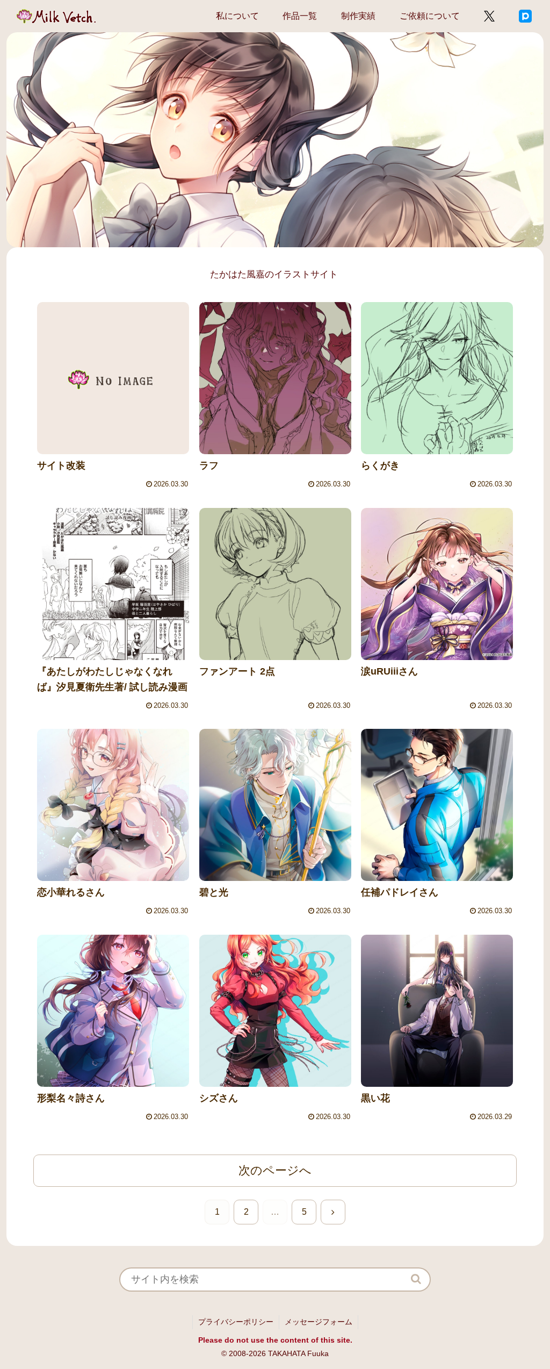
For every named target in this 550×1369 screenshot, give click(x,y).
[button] (416, 1279)
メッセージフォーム (318, 1321)
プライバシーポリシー (235, 1321)
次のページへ (275, 1170)
